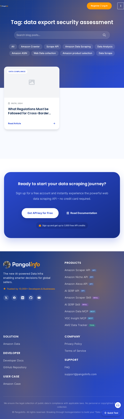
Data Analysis (105, 46)
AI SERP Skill (76, 304)
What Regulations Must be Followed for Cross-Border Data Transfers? (28, 113)
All (12, 46)
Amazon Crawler (30, 46)
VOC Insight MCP (79, 318)
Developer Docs (13, 360)
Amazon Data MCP (80, 311)
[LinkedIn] (23, 298)
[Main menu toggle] (120, 6)
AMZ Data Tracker (79, 325)
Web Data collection (45, 53)
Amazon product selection (77, 53)
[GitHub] (31, 298)
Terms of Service (75, 350)
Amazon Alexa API (79, 283)
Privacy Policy (73, 343)
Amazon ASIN (19, 53)
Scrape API (52, 46)
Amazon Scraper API (80, 270)
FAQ (67, 367)
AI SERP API (74, 290)
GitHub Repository (14, 367)
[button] (99, 5)
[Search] (104, 35)
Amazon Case (12, 383)
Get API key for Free (40, 213)
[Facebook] (14, 298)
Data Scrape (105, 53)
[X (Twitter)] (6, 298)
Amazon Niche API (79, 277)
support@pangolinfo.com (81, 374)
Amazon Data (11, 343)
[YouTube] (39, 298)
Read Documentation (83, 213)
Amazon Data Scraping (78, 46)
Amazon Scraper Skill (81, 297)
